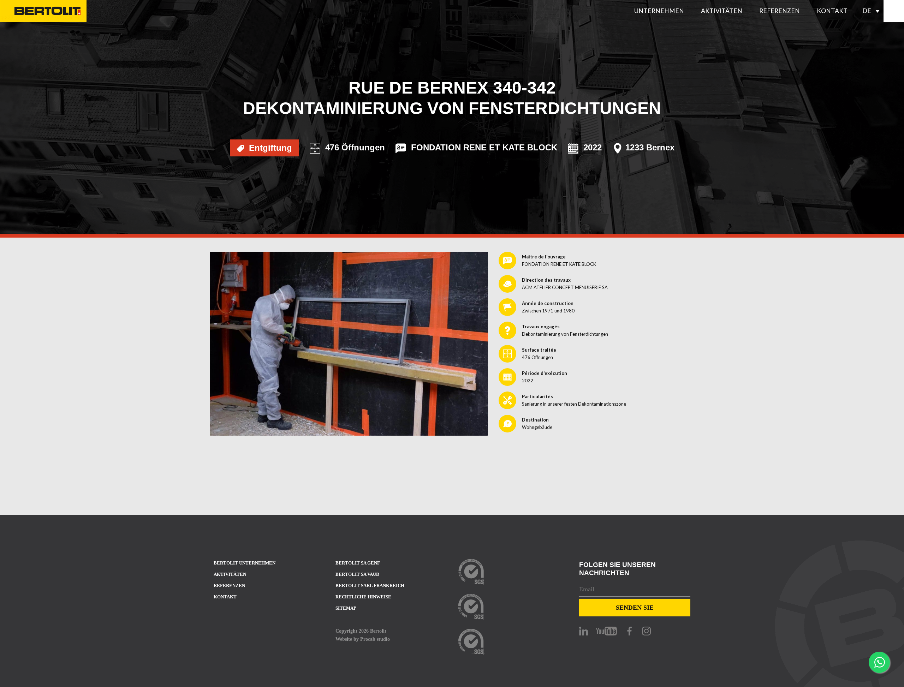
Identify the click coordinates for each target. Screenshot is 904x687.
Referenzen (779, 10)
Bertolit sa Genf (357, 563)
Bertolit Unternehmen (244, 563)
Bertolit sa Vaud (357, 574)
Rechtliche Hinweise (363, 596)
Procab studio (375, 639)
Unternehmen (659, 10)
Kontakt (832, 10)
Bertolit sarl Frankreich (369, 585)
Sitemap (345, 608)
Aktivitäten (721, 10)
